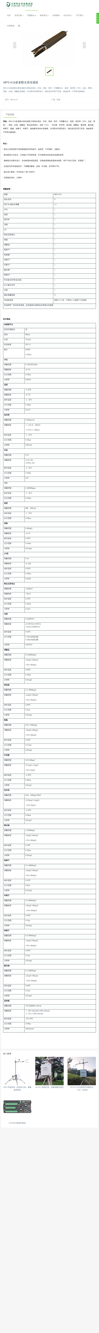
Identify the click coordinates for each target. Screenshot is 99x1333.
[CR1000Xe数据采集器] (17, 1107)
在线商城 (10, 26)
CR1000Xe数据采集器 (17, 1123)
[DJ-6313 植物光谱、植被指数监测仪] (49, 1071)
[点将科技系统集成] (19, 5)
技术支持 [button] (67, 15)
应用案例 (56, 15)
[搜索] (19, 26)
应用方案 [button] (18, 15)
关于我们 (79, 15)
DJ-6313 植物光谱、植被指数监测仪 (49, 1087)
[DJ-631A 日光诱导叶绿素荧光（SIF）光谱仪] (82, 1071)
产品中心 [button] (31, 15)
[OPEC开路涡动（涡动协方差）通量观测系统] (17, 1071)
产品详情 (10, 114)
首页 (9, 15)
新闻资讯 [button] (44, 15)
